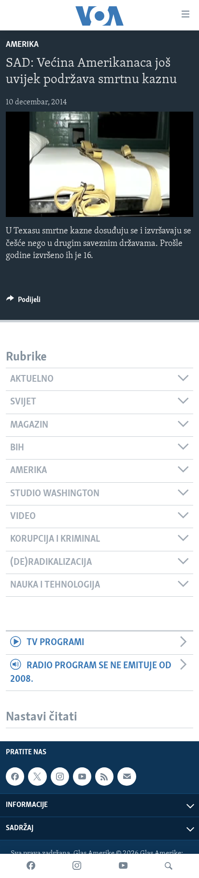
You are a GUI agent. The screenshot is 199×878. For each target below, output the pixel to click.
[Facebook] (31, 866)
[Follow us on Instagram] (60, 776)
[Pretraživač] (168, 866)
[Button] (23, 302)
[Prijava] (126, 776)
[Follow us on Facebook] (15, 776)
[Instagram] (77, 866)
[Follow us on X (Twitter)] (37, 776)
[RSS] (104, 776)
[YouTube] (123, 866)
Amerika (22, 45)
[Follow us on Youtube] (82, 776)
